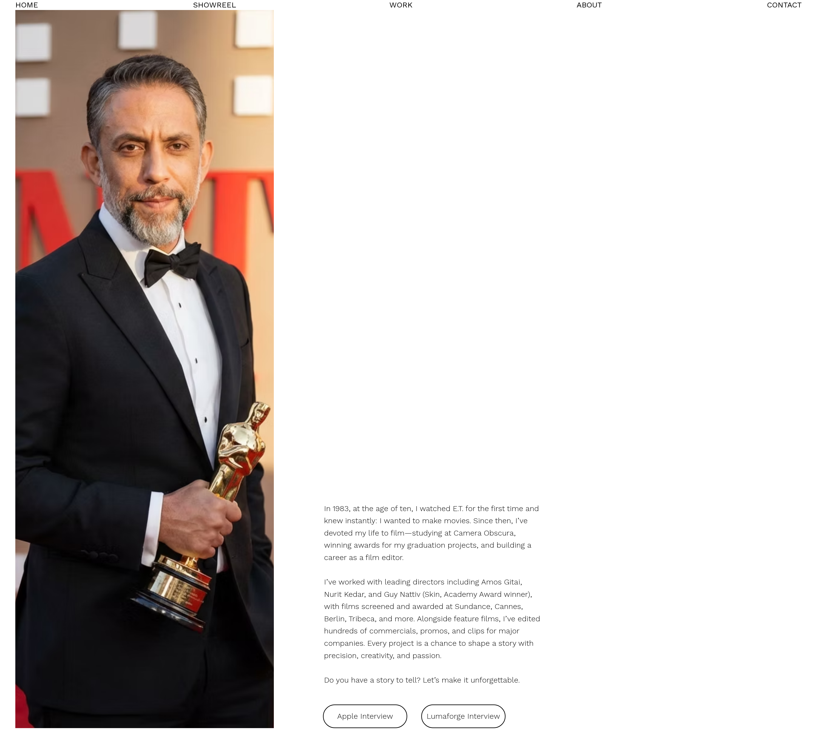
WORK (401, 4)
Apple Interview (365, 716)
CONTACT (784, 4)
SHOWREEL (214, 4)
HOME (26, 4)
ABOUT (589, 4)
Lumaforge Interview (463, 716)
